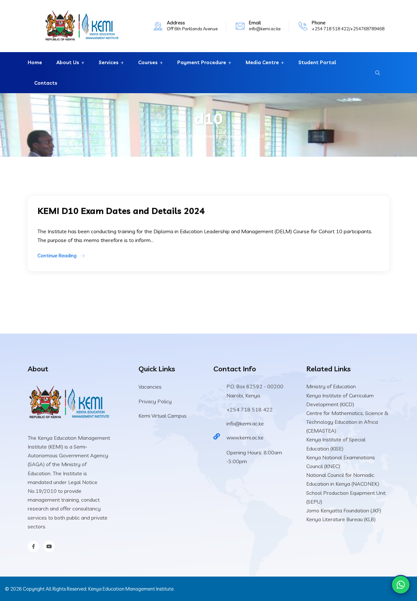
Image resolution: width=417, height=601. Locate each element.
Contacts (45, 83)
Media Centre (262, 62)
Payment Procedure (201, 62)
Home (35, 62)
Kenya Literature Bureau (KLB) (341, 519)
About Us (67, 62)
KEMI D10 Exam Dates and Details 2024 (121, 211)
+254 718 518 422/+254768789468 (348, 29)
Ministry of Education (331, 386)
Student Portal (317, 62)
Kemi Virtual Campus (162, 415)
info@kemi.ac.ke (264, 29)
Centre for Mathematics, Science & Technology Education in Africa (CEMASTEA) (347, 422)
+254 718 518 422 (249, 409)
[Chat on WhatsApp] (400, 584)
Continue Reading (57, 255)
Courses (148, 62)
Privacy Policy (155, 401)
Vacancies (150, 386)
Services (109, 62)
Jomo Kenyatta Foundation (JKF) (343, 510)
